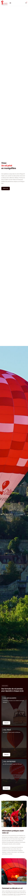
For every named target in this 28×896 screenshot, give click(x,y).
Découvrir (6, 722)
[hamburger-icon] (10, 2)
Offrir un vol (5, 188)
